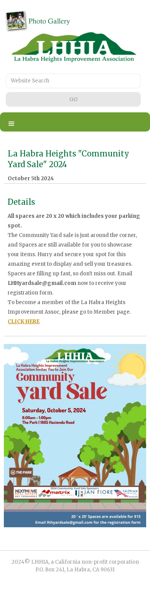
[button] (11, 123)
